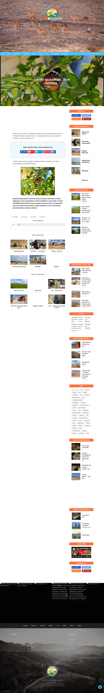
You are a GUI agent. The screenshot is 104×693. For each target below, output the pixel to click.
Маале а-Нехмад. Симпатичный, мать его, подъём (86, 270)
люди (79, 410)
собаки (80, 428)
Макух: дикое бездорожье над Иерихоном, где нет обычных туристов (86, 303)
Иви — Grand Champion (56, 290)
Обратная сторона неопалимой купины (86, 353)
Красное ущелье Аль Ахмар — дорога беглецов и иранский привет (86, 209)
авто (81, 394)
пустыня (80, 425)
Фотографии (75, 394)
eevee (82, 389)
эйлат (88, 433)
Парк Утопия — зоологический (38, 251)
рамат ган (74, 428)
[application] (81, 552)
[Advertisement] (52, 41)
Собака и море (38, 290)
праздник (87, 423)
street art (74, 392)
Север (34, 53)
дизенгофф (83, 402)
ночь (87, 415)
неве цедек (81, 415)
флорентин (84, 430)
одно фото (75, 418)
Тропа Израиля (55, 53)
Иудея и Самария (54, 74)
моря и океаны (86, 412)
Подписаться (75, 330)
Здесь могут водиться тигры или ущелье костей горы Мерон (86, 229)
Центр (40, 53)
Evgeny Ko (49, 86)
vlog (79, 392)
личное (74, 410)
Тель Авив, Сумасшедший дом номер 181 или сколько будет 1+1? (86, 456)
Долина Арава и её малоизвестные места (86, 344)
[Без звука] (87, 556)
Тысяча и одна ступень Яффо (85, 446)
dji (77, 389)
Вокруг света (65, 53)
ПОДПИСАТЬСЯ (52, 593)
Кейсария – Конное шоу (56, 251)
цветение (74, 433)
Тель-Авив (16, 53)
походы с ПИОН (80, 423)
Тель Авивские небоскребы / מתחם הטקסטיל (86, 525)
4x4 (73, 389)
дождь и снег (75, 405)
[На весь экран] (89, 556)
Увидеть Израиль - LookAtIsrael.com (56, 680)
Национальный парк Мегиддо (19, 266)
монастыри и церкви (76, 412)
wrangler (84, 392)
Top (52, 690)
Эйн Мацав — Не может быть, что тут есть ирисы (86, 219)
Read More (23, 644)
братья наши (87, 394)
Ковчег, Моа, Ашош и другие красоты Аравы (19, 306)
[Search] (100, 53)
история (74, 407)
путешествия (87, 425)
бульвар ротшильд (76, 397)
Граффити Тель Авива (38, 306)
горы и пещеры (75, 402)
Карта (8, 53)
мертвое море (85, 410)
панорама (74, 420)
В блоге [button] (19, 224)
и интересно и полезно (84, 405)
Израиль (47, 74)
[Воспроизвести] (73, 556)
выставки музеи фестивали (77, 400)
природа (74, 425)
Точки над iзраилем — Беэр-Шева (86, 476)
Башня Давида (85, 535)
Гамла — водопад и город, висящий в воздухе (57, 306)
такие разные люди (76, 430)
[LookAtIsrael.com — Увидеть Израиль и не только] (52, 12)
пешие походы (86, 420)
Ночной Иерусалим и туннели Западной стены (86, 467)
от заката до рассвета (83, 418)
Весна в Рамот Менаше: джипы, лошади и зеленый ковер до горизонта (86, 197)
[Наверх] (100, 687)
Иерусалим (26, 53)
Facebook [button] (13, 224)
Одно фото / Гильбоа (19, 290)
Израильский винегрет (19, 251)
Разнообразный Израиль (85, 363)
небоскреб (75, 415)
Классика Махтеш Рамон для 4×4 (86, 293)
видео (83, 397)
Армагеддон (38, 266)
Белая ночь (70, 641)
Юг (46, 53)
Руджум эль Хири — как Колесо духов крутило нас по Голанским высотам (86, 374)
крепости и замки (82, 407)
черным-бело (81, 433)
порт (73, 423)
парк (80, 420)
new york (87, 389)
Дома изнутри (71, 639)
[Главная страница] (3, 53)
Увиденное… (56, 266)
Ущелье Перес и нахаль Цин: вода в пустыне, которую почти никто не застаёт (86, 281)
